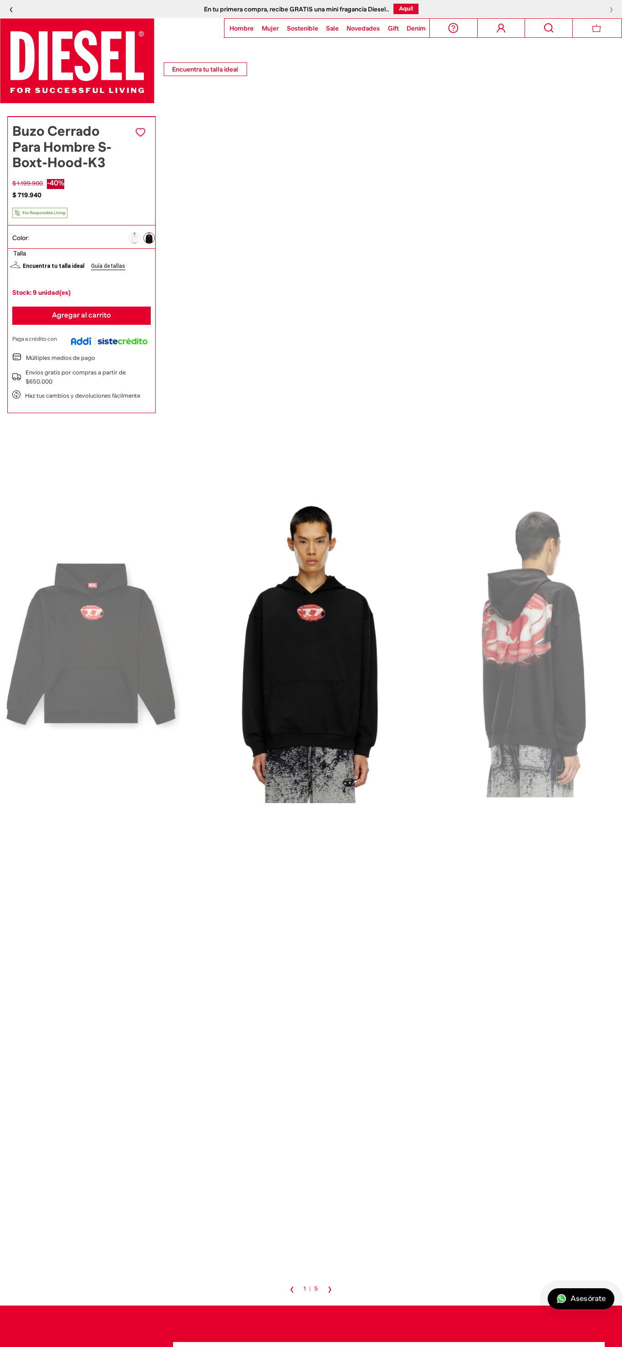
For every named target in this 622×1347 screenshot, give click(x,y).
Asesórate (588, 1299)
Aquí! (406, 8)
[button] (134, 237)
